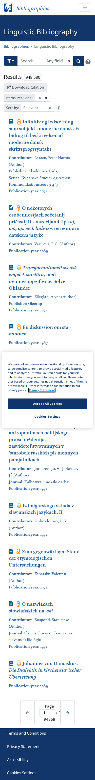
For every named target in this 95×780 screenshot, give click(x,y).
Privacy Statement (23, 746)
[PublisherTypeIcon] (19, 122)
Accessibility (18, 759)
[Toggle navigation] (85, 7)
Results (13, 76)
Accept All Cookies (47, 404)
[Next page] (67, 712)
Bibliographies (16, 46)
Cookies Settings (21, 772)
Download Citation (28, 87)
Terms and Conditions (26, 733)
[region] (47, 390)
